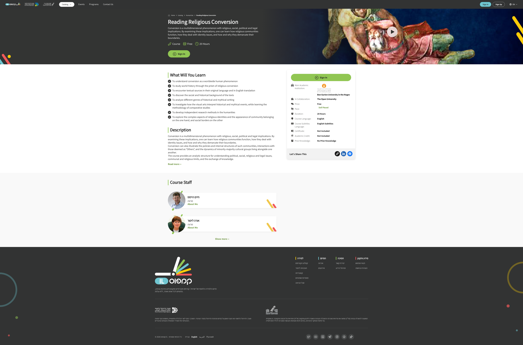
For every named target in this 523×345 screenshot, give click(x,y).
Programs (94, 4)
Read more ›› (174, 164)
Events (81, 4)
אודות (320, 263)
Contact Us (108, 4)
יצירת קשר (340, 263)
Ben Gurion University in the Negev (333, 94)
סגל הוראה (299, 283)
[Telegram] (330, 337)
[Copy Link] (337, 154)
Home (173, 15)
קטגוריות (299, 273)
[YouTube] (315, 337)
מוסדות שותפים (301, 278)
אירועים (321, 268)
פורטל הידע (341, 268)
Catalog (180, 15)
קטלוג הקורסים (301, 263)
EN (514, 4)
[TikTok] (351, 337)
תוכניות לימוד (301, 268)
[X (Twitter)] (308, 337)
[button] (392, 32)
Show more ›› (222, 239)
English (194, 337)
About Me (193, 204)
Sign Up (499, 4)
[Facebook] (344, 337)
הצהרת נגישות (361, 268)
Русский (210, 337)
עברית (187, 337)
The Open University (326, 99)
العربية (202, 337)
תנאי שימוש (360, 263)
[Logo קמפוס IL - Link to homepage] (13, 4)
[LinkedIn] (323, 337)
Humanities (189, 15)
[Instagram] (337, 337)
